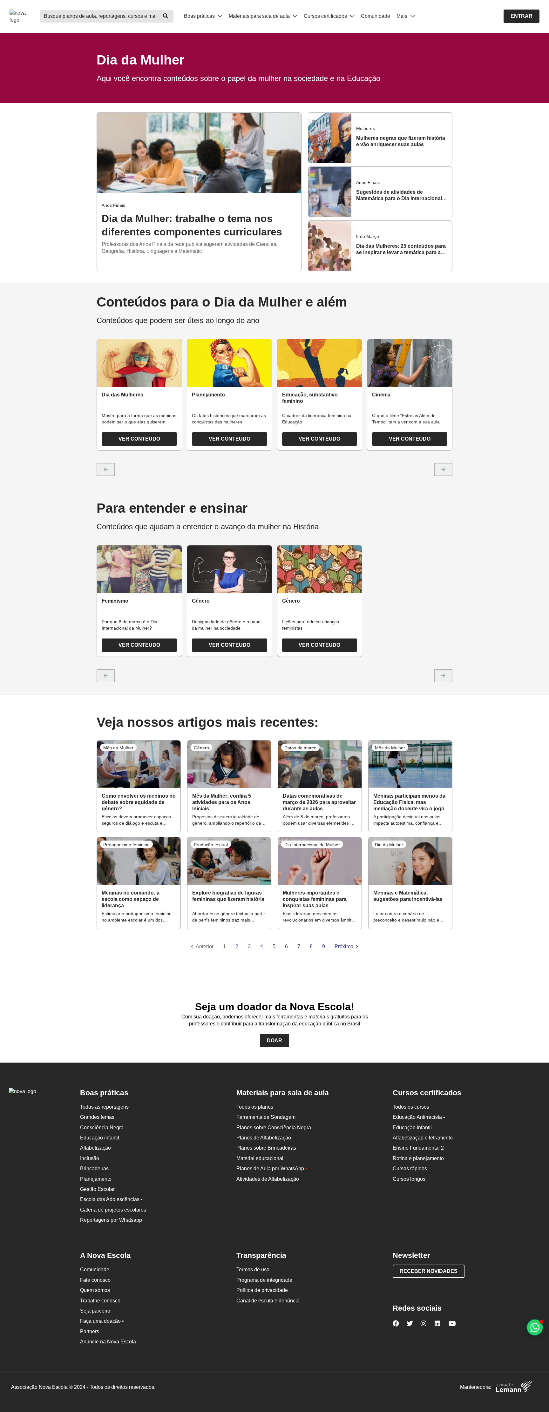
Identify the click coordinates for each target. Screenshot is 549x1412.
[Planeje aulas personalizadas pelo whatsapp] (534, 1327)
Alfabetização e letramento (423, 1137)
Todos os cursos (411, 1107)
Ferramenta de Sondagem (265, 1117)
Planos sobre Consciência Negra (273, 1127)
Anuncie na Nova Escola (108, 1341)
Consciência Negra (102, 1127)
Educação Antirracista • (419, 1117)
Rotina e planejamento (418, 1158)
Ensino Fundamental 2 (418, 1148)
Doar (274, 1040)
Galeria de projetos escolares (113, 1210)
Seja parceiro (95, 1311)
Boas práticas (200, 16)
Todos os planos (254, 1107)
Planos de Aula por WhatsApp (271, 1168)
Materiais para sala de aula (260, 16)
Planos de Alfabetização (263, 1137)
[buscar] (165, 16)
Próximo (344, 946)
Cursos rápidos (410, 1168)
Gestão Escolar (97, 1189)
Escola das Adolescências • (111, 1199)
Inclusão (89, 1158)
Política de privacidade (262, 1290)
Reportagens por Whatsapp (111, 1220)
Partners (89, 1331)
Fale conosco (95, 1280)
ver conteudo (139, 439)
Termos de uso (252, 1269)
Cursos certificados (326, 16)
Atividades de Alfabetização (267, 1179)
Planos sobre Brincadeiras (266, 1148)
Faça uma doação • (102, 1321)
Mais (402, 16)
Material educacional (259, 1158)
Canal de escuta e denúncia (268, 1300)
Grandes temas (97, 1117)
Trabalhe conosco (100, 1300)
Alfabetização (95, 1148)
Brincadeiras (94, 1168)
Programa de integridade (264, 1280)
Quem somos (95, 1290)
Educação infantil (99, 1137)
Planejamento (96, 1179)
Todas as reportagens (104, 1107)
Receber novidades (429, 1271)
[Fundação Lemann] (514, 1387)
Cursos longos (409, 1179)
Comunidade (375, 16)
